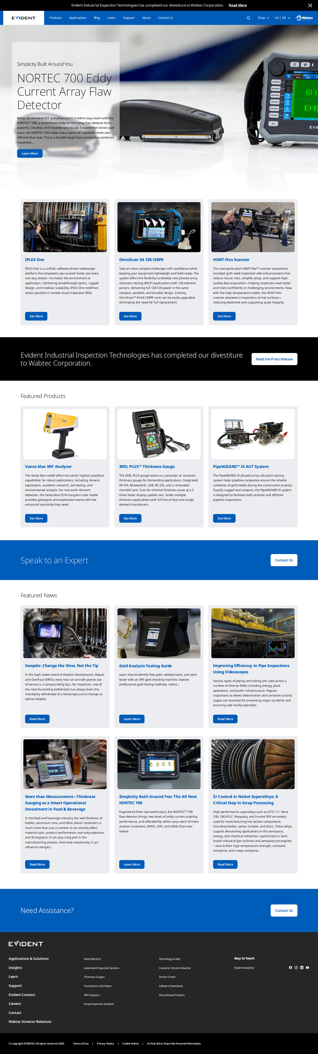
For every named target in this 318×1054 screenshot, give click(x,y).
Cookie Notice (130, 1043)
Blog (97, 18)
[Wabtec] (304, 18)
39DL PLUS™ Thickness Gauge (147, 466)
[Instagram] (296, 968)
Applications (77, 18)
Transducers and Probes (98, 986)
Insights (15, 967)
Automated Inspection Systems (101, 968)
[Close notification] (310, 5)
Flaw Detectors (92, 959)
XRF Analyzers (92, 995)
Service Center (167, 977)
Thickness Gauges (94, 977)
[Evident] (23, 18)
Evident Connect (22, 994)
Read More (238, 5)
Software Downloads (171, 986)
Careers (15, 1003)
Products (56, 18)
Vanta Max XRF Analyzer (48, 466)
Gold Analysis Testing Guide (145, 665)
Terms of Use (80, 1043)
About (146, 18)
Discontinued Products (172, 995)
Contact (15, 1012)
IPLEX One (34, 259)
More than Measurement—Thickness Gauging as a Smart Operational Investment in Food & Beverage (60, 803)
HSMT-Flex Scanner (231, 259)
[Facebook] (290, 968)
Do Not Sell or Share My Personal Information (174, 1043)
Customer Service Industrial (175, 968)
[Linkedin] (302, 968)
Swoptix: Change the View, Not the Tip (61, 665)
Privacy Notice (105, 1043)
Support (129, 18)
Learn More (30, 153)
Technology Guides (170, 959)
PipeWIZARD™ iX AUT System (241, 466)
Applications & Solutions (28, 958)
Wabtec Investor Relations (30, 1021)
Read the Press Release (274, 359)
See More (36, 316)
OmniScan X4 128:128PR (141, 259)
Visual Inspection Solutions (99, 1004)
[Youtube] (307, 968)
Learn (111, 18)
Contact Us (165, 18)
